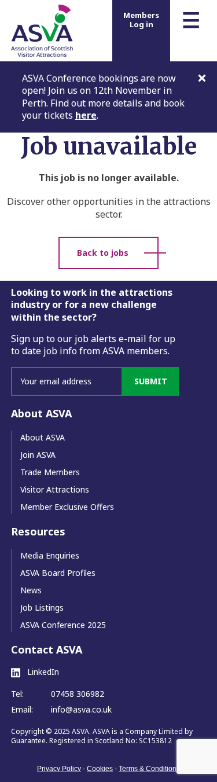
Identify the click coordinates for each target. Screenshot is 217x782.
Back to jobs (102, 252)
